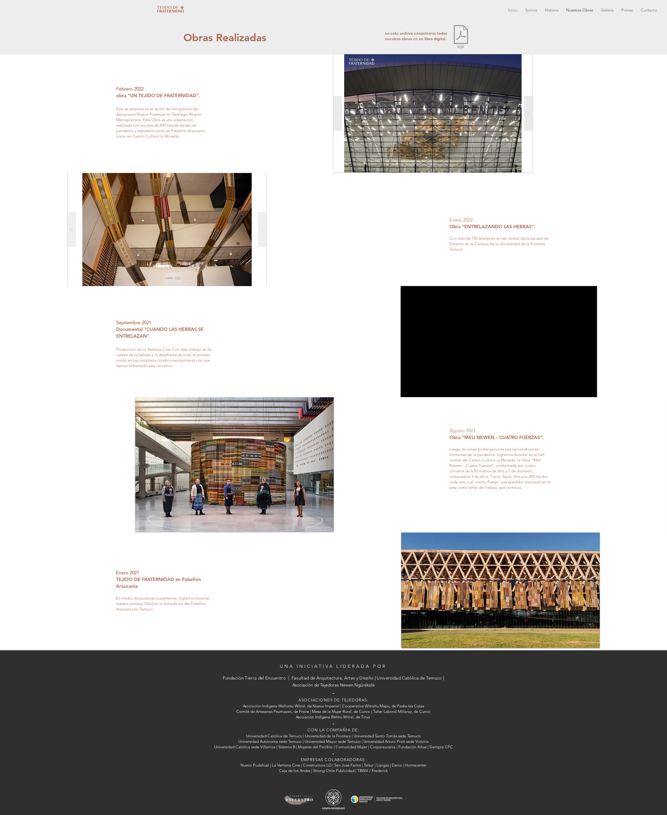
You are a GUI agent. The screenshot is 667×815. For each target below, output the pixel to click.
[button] (500, 590)
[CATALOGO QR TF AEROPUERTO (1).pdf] (461, 37)
